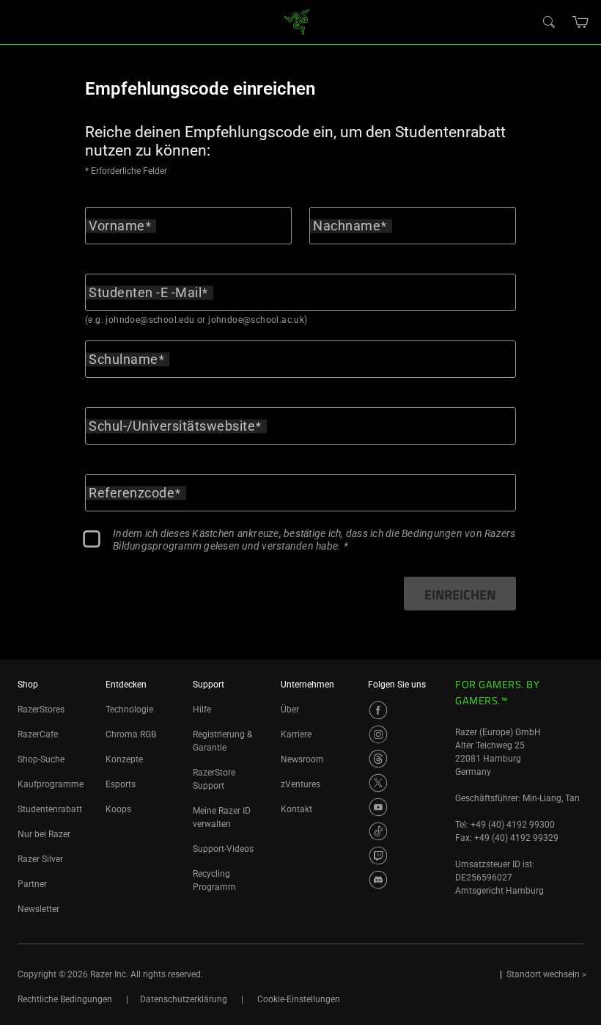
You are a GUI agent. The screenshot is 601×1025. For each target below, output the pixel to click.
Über (290, 709)
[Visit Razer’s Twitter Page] (378, 783)
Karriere (296, 734)
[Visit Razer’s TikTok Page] (378, 831)
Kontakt (296, 809)
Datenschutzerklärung (183, 999)
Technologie (129, 709)
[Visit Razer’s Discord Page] (378, 879)
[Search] (548, 21)
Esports (121, 784)
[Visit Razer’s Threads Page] (378, 758)
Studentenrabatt (50, 809)
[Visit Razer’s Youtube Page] (378, 807)
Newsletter (38, 909)
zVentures (300, 784)
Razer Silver (40, 859)
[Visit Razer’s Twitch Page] (378, 855)
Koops (118, 809)
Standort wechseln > (546, 974)
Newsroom (302, 759)
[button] (580, 22)
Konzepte (124, 759)
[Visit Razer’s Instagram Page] (378, 734)
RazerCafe (38, 734)
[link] (297, 21)
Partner (32, 884)
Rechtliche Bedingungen (65, 999)
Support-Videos (223, 849)
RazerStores (41, 709)
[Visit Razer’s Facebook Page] (378, 710)
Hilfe (202, 709)
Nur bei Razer (44, 834)
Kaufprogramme (51, 784)
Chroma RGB (131, 734)
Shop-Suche (41, 759)
